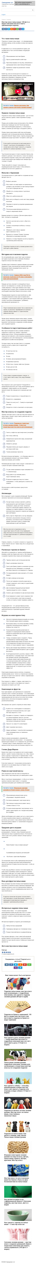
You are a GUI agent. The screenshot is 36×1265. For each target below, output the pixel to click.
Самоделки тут (7, 2)
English (4, 14)
